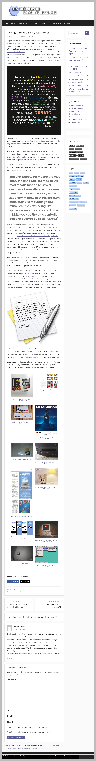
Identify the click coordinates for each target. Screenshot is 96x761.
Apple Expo (74, 199)
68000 (77, 173)
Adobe (72, 179)
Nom (9, 710)
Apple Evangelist (75, 195)
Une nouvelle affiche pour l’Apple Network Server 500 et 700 (78, 51)
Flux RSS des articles (76, 117)
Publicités (81, 155)
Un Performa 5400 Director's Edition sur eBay (46, 463)
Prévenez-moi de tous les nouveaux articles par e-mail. (29, 732)
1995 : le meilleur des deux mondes (22, 516)
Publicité (12, 592)
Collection (80, 152)
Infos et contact (24, 23)
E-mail (10, 716)
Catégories (9, 23)
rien (34, 247)
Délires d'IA (73, 155)
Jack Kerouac (40, 43)
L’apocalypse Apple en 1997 (78, 76)
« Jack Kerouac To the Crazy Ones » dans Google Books (37, 236)
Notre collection (41, 23)
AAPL (82, 173)
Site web (10, 722)
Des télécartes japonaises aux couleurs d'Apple (22, 399)
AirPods (79, 179)
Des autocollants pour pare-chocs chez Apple (22, 423)
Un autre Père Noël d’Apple (78, 85)
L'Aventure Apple (28, 36)
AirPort (72, 182)
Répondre (10, 658)
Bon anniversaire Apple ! (77, 72)
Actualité (12, 589)
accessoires (74, 176)
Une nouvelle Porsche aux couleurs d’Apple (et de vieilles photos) (78, 60)
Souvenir (84, 158)
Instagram (83, 120)
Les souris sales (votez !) (22, 563)
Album (86, 182)
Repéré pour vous (74, 158)
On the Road (20, 52)
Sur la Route (11, 52)
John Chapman (30, 354)
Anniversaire (80, 145)
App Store (73, 208)
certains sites (30, 276)
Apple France (75, 202)
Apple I (84, 202)
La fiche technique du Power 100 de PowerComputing (46, 541)
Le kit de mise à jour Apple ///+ (22, 459)
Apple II (72, 205)
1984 (71, 173)
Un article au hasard (75, 106)
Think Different (20, 592)
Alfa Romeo (73, 186)
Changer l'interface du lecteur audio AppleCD (22, 537)
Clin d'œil (72, 152)
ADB (82, 176)
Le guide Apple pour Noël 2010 (46, 390)
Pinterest (76, 122)
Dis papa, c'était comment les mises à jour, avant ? (46, 488)
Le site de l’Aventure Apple (78, 108)
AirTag (79, 182)
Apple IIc (81, 205)
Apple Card (73, 192)
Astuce (71, 148)
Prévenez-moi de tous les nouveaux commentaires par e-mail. (32, 727)
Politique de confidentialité (60, 756)
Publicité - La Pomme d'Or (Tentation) (46, 438)
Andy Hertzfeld (74, 189)
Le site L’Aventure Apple (61, 23)
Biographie (78, 148)
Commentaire (12, 680)
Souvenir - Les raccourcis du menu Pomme (46, 566)
